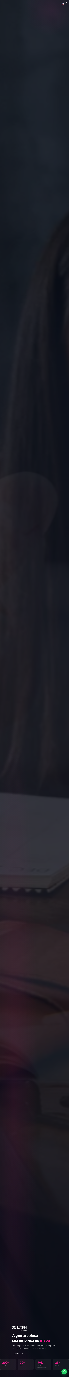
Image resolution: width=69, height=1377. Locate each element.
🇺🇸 (63, 4)
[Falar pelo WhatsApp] (64, 1371)
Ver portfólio (16, 1354)
